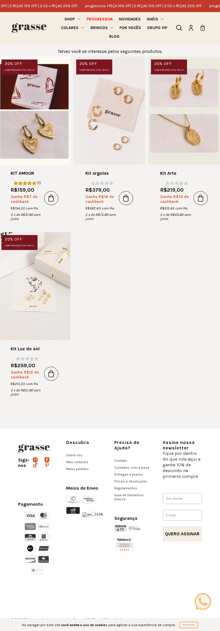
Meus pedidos (77, 469)
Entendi (189, 625)
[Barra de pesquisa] (179, 29)
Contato (120, 461)
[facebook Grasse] (47, 460)
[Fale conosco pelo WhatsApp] (203, 601)
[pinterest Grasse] (47, 465)
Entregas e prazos (128, 474)
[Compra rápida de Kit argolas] (126, 198)
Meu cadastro (77, 462)
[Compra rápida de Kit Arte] (201, 198)
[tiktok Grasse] (36, 465)
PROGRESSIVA (100, 19)
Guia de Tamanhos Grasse (129, 497)
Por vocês (130, 27)
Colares (70, 27)
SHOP (70, 19)
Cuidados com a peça (131, 467)
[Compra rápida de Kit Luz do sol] (51, 373)
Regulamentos (125, 488)
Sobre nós (74, 455)
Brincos (100, 27)
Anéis (153, 19)
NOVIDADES (130, 19)
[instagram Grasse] (36, 460)
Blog (114, 36)
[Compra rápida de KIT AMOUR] (51, 198)
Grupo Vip (157, 27)
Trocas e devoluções (130, 481)
